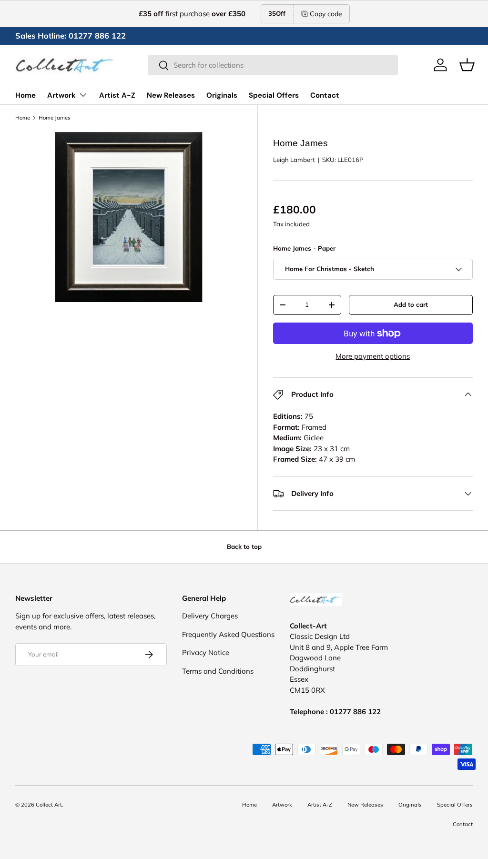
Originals (221, 95)
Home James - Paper (304, 248)
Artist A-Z (117, 95)
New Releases (171, 95)
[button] (467, 64)
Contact (324, 95)
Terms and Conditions (218, 671)
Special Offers (274, 95)
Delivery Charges (210, 615)
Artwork (282, 804)
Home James (55, 118)
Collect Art (49, 804)
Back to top (244, 546)
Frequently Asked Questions (228, 634)
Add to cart (411, 304)
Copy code (326, 14)
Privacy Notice (205, 652)
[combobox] (273, 65)
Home (25, 95)
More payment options (373, 356)
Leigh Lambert (294, 159)
